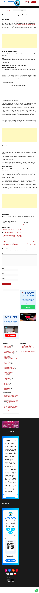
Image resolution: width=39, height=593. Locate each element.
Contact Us (33, 1)
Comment (4, 253)
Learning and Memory (7, 366)
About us (3, 589)
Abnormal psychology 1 (7, 345)
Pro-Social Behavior (17, 21)
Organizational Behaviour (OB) (9, 368)
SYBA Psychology (6, 384)
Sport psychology (7, 373)
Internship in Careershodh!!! (22, 589)
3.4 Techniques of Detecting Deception (27, 345)
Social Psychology (6, 383)
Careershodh (8, 1)
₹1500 (10, 532)
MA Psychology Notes (7, 361)
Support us (35, 589)
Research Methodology (8, 372)
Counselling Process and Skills (8, 352)
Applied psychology (7, 388)
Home (5, 10)
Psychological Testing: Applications (9, 369)
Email (3, 273)
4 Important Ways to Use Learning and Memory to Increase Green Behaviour (11, 396)
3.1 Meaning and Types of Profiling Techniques (28, 350)
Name (3, 268)
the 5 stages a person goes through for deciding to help (26, 24)
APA (3, 58)
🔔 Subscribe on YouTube (10, 335)
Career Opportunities (7, 348)
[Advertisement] (19, 41)
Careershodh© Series (7, 350)
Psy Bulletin (5, 380)
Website (3, 278)
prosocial (16, 58)
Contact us (30, 589)
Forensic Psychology (7, 364)
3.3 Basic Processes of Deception (26, 346)
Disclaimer (14, 589)
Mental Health (6, 374)
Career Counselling (7, 347)
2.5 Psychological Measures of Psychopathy (28, 351)
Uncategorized (6, 389)
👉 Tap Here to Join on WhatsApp (28, 307)
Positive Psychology (7, 379)
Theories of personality (7, 385)
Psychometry (6, 382)
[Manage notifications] (36, 591)
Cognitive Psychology (7, 363)
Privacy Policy (8, 589)
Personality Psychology (7, 378)
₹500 (8, 529)
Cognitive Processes (7, 362)
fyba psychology (10, 10)
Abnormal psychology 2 (7, 346)
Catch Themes (29, 590)
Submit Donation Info (10, 560)
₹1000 (13, 529)
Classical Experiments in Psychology (10, 351)
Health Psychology (7, 357)
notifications (6, 377)
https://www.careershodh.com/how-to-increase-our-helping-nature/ (15, 224)
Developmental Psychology (8, 353)
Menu (20, 7)
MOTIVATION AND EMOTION (9, 367)
